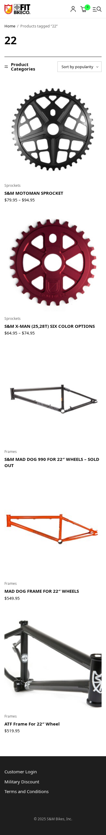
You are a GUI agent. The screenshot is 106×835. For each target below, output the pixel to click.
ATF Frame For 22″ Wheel (32, 724)
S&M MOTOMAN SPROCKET (33, 193)
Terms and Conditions (26, 791)
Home (9, 26)
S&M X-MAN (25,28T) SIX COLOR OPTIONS (49, 326)
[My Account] (73, 9)
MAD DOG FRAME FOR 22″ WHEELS (41, 591)
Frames (10, 451)
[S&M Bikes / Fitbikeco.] (17, 9)
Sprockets (12, 185)
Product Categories (23, 66)
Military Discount (21, 782)
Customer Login (20, 772)
